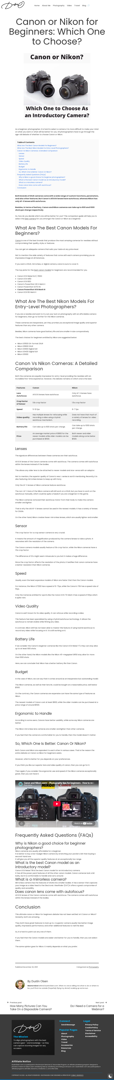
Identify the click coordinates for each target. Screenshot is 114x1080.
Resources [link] (66, 1048)
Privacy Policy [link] (91, 1024)
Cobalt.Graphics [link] (77, 1075)
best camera (30, 218)
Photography (58, 5)
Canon (18, 240)
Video (69, 5)
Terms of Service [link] (93, 1030)
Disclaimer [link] (90, 1033)
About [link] (64, 1033)
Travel (77, 5)
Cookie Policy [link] (91, 1027)
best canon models (42, 270)
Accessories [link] (67, 1045)
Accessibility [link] (91, 1036)
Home (37, 5)
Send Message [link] (68, 1024)
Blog (84, 5)
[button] (110, 1076)
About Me (46, 5)
